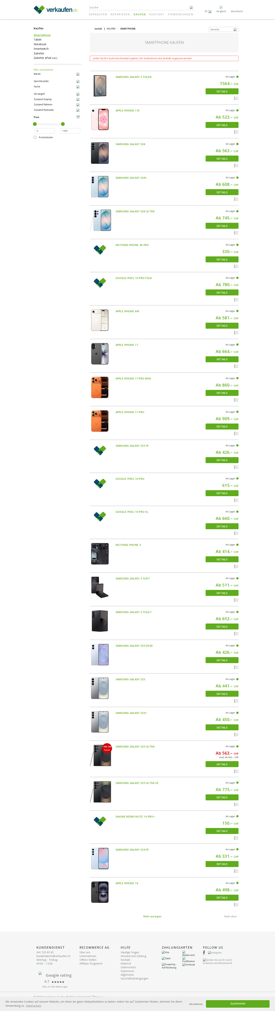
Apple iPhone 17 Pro (130, 412)
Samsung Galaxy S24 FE (132, 849)
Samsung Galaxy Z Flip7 (133, 578)
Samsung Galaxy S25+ (131, 713)
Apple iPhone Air (127, 311)
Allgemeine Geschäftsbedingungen (134, 976)
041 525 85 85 (45, 952)
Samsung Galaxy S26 (130, 144)
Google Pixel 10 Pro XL (132, 512)
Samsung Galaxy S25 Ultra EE (137, 783)
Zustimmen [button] (237, 1003)
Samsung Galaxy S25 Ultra (135, 746)
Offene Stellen (88, 960)
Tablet (38, 39)
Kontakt (156, 14)
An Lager (230, 76)
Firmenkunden (180, 14)
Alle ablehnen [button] (196, 1004)
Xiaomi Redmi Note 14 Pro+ (135, 816)
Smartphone (42, 35)
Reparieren (120, 14)
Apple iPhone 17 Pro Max (133, 378)
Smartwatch (41, 48)
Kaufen (140, 14)
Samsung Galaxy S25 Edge (134, 645)
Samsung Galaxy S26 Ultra (135, 211)
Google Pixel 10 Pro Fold (134, 278)
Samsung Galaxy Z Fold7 (134, 612)
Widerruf (126, 963)
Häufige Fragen (130, 952)
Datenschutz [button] (33, 1005)
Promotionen (46, 137)
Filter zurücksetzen (43, 69)
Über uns (85, 952)
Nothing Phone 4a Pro (132, 245)
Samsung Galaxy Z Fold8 (134, 77)
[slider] (35, 124)
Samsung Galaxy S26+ (131, 177)
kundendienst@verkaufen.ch (53, 956)
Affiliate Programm (91, 963)
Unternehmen (88, 956)
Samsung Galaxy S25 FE (132, 445)
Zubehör (39, 53)
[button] (208, 11)
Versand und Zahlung (133, 956)
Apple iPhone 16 (127, 883)
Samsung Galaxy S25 (130, 679)
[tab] (57, 74)
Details (222, 91)
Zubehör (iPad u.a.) (45, 58)
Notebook (40, 44)
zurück (98, 28)
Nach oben (230, 916)
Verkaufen (98, 14)
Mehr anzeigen (152, 916)
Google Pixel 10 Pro (130, 478)
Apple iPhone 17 (127, 345)
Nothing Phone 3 (128, 545)
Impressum (127, 971)
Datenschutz (128, 967)
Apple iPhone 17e (128, 110)
